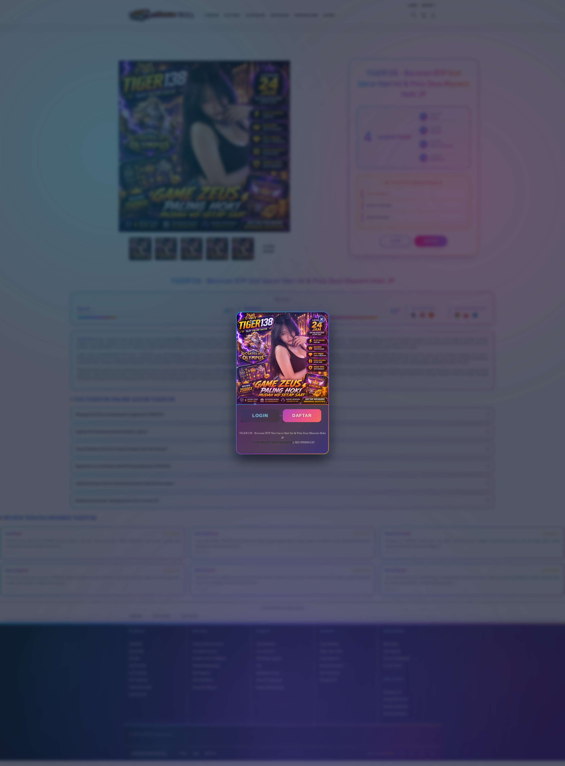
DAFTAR (302, 415)
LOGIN (260, 415)
